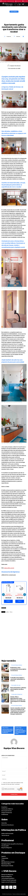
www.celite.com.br (9, 568)
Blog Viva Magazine (6, 847)
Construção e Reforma (7, 809)
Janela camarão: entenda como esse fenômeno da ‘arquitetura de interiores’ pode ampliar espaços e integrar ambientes (18, 711)
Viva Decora (4, 1)
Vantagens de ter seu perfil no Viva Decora (12, 844)
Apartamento (14, 11)
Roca (11, 612)
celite (7, 612)
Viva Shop (25, 1)
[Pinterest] (10, 887)
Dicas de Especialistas (16, 665)
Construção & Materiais (16, 694)
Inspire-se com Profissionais (8, 882)
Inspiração (19, 1)
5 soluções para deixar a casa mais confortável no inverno (17, 679)
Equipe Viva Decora (15, 65)
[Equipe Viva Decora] (8, 66)
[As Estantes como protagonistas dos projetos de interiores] (5, 667)
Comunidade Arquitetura (7, 878)
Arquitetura (4, 807)
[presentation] (3, 594)
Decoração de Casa (6, 810)
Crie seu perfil (5, 845)
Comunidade (11, 1)
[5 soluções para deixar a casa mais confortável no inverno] (5, 677)
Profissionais (4, 814)
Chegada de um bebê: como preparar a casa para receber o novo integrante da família (20, 731)
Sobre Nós (4, 823)
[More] (23, 36)
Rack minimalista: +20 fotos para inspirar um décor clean (18, 689)
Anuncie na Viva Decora (7, 825)
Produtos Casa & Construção (8, 880)
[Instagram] (6, 887)
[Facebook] (3, 887)
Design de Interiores (6, 812)
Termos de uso (5, 835)
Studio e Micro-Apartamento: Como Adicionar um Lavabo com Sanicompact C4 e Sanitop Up (17, 700)
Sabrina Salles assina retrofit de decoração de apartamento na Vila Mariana (7, 731)
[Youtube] (14, 887)
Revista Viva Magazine (7, 874)
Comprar (8, 601)
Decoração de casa (15, 685)
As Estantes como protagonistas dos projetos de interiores (18, 669)
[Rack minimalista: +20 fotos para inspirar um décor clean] (5, 687)
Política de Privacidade (7, 833)
